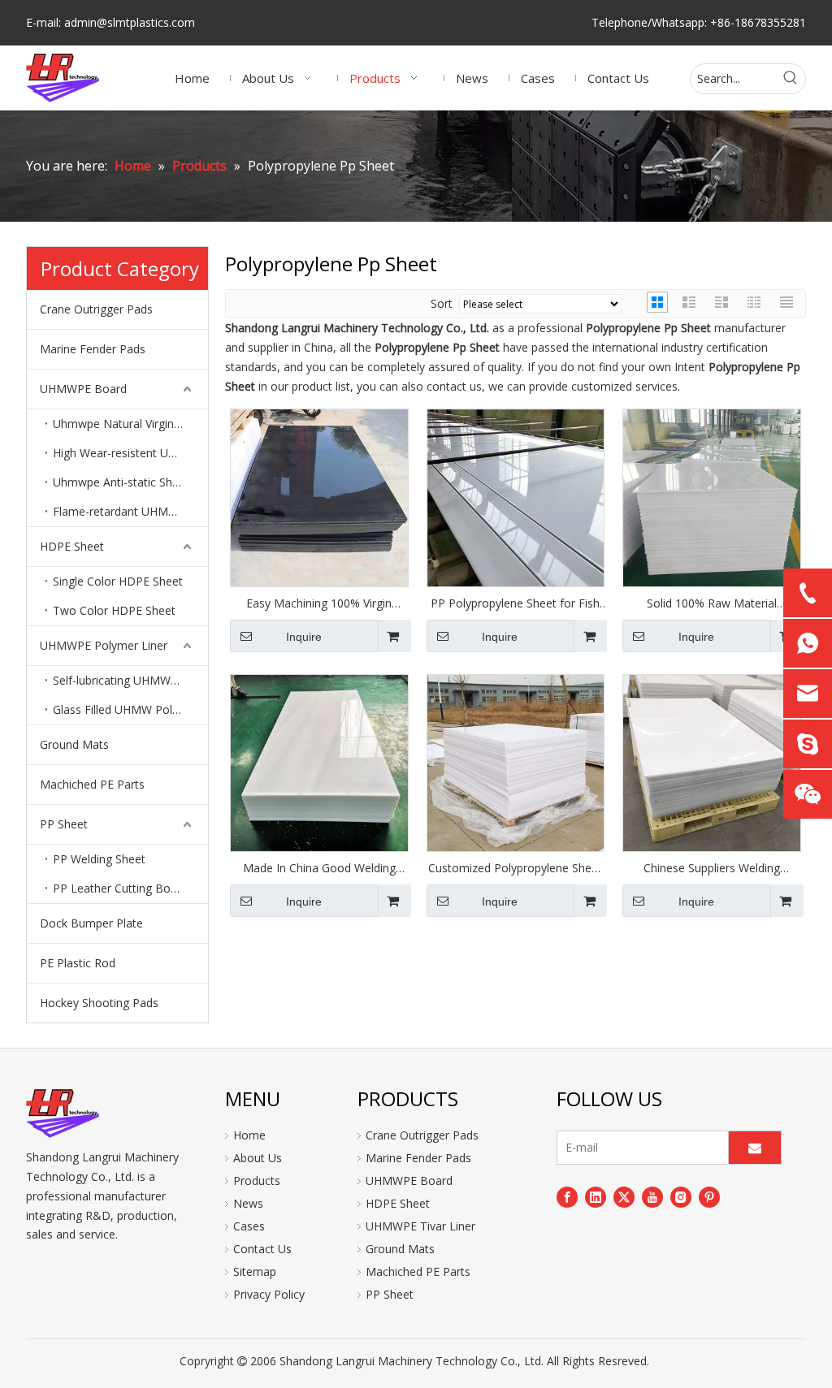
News (248, 1203)
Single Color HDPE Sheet (118, 581)
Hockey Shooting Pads (99, 1002)
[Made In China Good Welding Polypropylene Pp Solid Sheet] (319, 761)
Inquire (304, 636)
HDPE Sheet (72, 546)
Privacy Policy (269, 1294)
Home (249, 1135)
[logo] (62, 1113)
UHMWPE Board (83, 388)
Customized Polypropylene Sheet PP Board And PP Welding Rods (515, 868)
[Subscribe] (755, 1148)
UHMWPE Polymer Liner (103, 645)
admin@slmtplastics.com (129, 22)
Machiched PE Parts (92, 784)
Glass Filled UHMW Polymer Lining (130, 709)
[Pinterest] (709, 1196)
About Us (257, 1157)
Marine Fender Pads (92, 349)
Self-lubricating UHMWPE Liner (130, 680)
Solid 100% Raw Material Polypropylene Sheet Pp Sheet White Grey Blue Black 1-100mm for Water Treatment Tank (711, 603)
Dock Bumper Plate (91, 923)
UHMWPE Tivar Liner (420, 1226)
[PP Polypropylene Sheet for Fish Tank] (515, 496)
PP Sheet (64, 824)
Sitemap (254, 1271)
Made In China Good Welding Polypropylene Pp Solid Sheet (319, 868)
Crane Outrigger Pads (96, 309)
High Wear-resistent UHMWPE (130, 453)
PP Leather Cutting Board (120, 888)
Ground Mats (74, 744)
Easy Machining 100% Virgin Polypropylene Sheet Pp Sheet (319, 603)
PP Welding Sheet (99, 859)
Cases (249, 1226)
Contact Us (262, 1248)
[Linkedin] (595, 1196)
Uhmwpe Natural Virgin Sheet (130, 423)
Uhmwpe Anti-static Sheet (121, 482)
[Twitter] (624, 1196)
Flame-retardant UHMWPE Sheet (130, 511)
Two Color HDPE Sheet (114, 610)
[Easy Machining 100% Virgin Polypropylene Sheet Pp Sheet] (319, 496)
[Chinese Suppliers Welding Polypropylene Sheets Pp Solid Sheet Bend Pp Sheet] (711, 761)
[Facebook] (567, 1196)
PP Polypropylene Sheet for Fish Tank (515, 603)
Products (256, 1180)
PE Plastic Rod (77, 963)
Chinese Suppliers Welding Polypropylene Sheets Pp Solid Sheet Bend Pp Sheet (711, 868)
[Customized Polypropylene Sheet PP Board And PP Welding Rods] (515, 761)
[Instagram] (680, 1196)
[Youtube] (652, 1196)
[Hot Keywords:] (790, 78)
